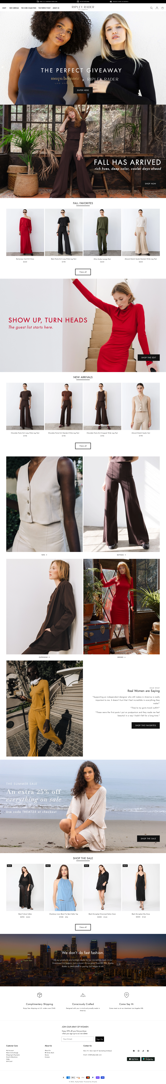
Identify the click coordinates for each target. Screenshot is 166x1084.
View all (83, 272)
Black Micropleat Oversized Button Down (102, 914)
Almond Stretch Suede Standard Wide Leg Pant (141, 259)
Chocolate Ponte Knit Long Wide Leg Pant (25, 433)
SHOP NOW (150, 183)
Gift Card (9, 1061)
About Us (48, 1050)
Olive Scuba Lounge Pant (102, 259)
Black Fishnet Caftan (25, 914)
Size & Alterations (12, 1057)
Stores (47, 1055)
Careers (47, 1057)
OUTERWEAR (43, 657)
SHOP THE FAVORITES (145, 725)
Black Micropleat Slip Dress (141, 914)
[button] (4, 8)
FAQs (8, 1059)
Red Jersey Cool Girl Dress (25, 259)
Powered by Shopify (90, 1082)
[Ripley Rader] (83, 58)
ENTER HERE (83, 90)
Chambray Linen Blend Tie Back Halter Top (63, 914)
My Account (10, 1050)
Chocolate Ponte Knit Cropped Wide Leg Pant (102, 433)
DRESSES (120, 657)
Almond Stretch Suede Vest (141, 433)
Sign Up (99, 1039)
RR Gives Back (49, 1053)
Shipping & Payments (13, 1055)
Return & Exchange (12, 1053)
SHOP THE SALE (148, 838)
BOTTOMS (120, 555)
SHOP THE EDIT (148, 357)
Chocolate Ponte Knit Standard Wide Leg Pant (63, 433)
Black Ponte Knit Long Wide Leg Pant (63, 259)
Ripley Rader (79, 1082)
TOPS (43, 555)
